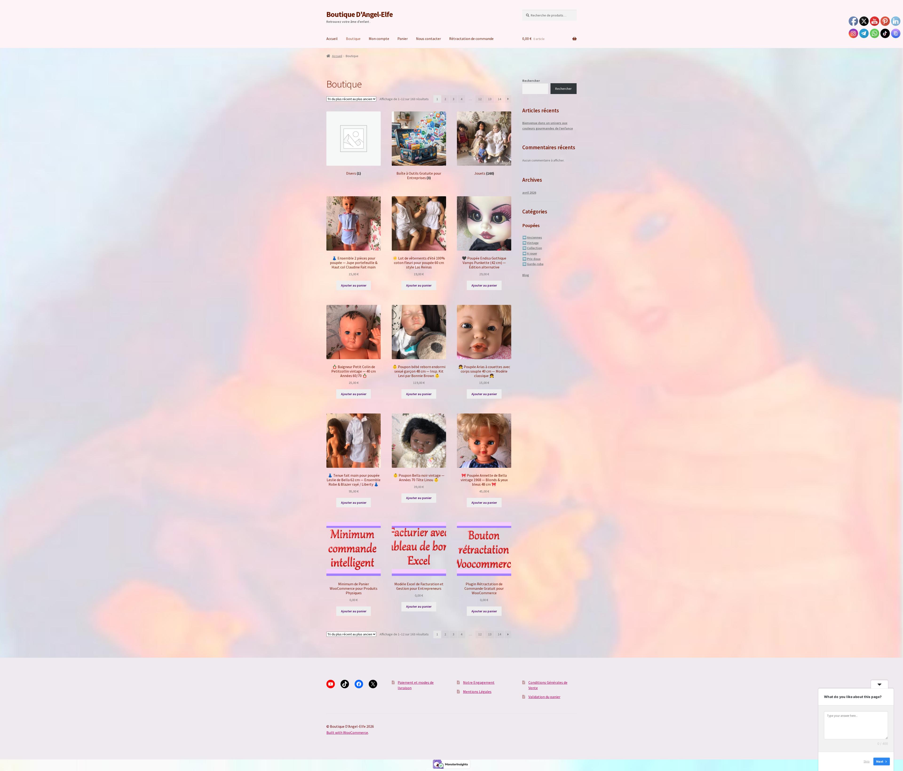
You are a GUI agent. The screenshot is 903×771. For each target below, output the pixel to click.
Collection (534, 248)
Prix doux (534, 259)
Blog (525, 275)
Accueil (332, 38)
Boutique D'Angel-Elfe (359, 14)
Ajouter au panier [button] (353, 285)
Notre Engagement (479, 682)
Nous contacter (428, 38)
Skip (866, 761)
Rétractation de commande (471, 38)
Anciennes (534, 237)
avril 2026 (529, 192)
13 (489, 99)
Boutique (353, 38)
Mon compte (379, 38)
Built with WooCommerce (347, 732)
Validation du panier (544, 696)
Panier (402, 38)
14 (499, 99)
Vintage (533, 243)
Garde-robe (535, 264)
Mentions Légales (477, 691)
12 (480, 99)
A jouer (532, 253)
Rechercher (531, 81)
